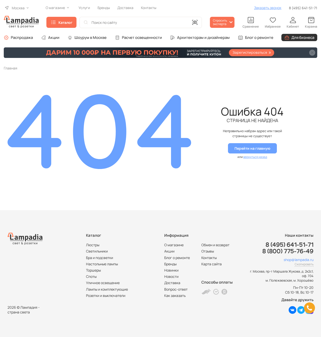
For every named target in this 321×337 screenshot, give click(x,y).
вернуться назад (255, 157)
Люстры (92, 244)
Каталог (65, 22)
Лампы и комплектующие (107, 289)
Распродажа (22, 37)
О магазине (174, 244)
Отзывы (207, 251)
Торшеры (93, 270)
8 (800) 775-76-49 (287, 251)
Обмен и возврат (215, 244)
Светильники (97, 251)
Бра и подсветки (99, 257)
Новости (171, 276)
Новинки (171, 270)
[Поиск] (86, 22)
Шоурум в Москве (90, 37)
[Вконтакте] (292, 312)
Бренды (170, 264)
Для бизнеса (302, 37)
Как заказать (175, 295)
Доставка (172, 282)
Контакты (209, 257)
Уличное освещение (103, 282)
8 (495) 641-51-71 (303, 8)
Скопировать (304, 264)
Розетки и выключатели (105, 295)
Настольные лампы (102, 264)
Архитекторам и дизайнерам (203, 37)
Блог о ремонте (259, 37)
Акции (53, 37)
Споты (91, 276)
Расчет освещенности (142, 37)
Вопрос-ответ (176, 289)
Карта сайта (211, 264)
